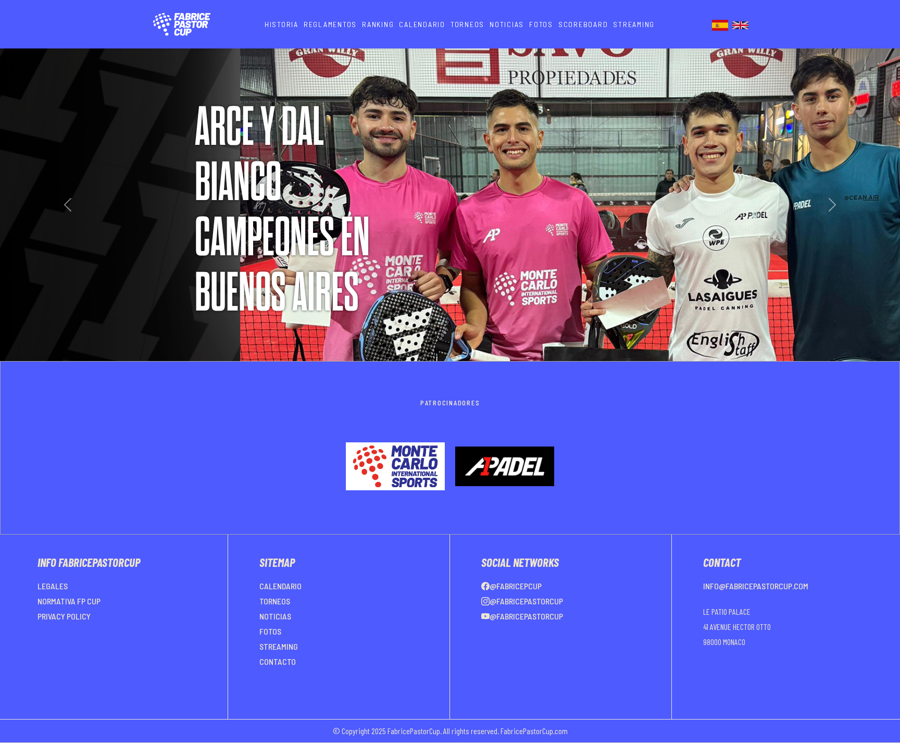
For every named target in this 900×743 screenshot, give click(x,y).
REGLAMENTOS (330, 24)
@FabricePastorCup (526, 626)
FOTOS (541, 24)
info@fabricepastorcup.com (755, 611)
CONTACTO (277, 686)
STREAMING (634, 24)
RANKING (378, 24)
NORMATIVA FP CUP (69, 626)
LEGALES (53, 611)
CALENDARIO (422, 24)
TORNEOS (467, 24)
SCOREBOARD (583, 24)
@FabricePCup (516, 611)
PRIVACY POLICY (64, 641)
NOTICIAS (507, 24)
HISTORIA (281, 24)
